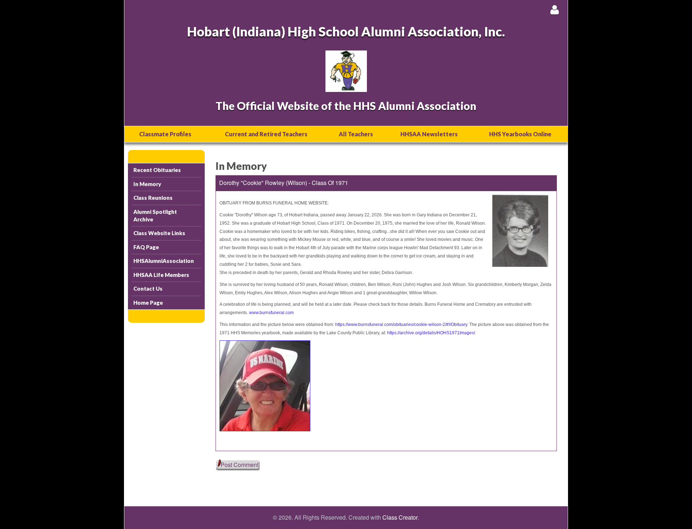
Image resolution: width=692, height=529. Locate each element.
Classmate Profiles (165, 134)
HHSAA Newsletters (429, 134)
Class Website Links (159, 233)
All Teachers (356, 134)
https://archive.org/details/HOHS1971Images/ (431, 332)
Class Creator (400, 517)
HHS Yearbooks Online (520, 134)
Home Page (148, 302)
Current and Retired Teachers (266, 134)
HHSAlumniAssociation (163, 260)
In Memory (147, 184)
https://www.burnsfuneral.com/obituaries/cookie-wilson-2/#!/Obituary (401, 324)
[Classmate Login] (554, 9)
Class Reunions (153, 197)
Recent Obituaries (157, 170)
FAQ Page (146, 247)
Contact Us (148, 288)
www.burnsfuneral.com (271, 312)
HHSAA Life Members (161, 275)
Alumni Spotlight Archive (155, 215)
